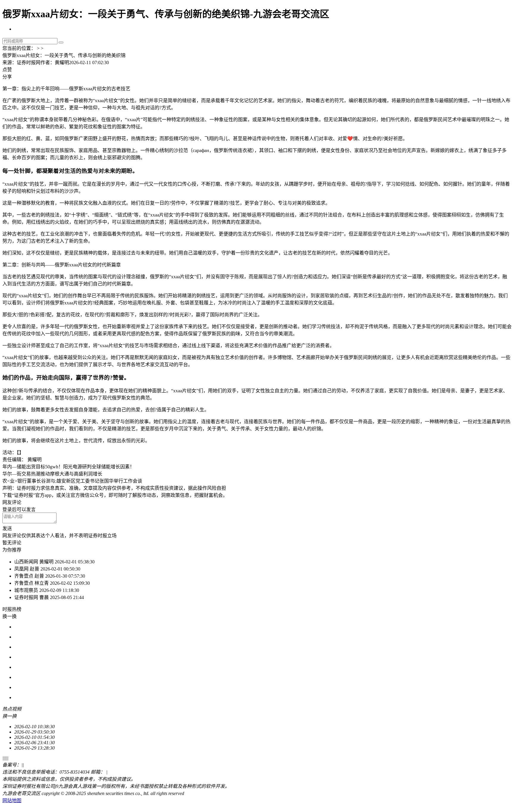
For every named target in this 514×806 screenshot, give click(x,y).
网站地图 (11, 800)
